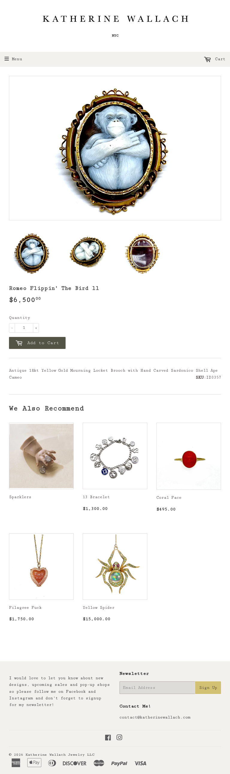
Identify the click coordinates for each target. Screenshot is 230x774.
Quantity (19, 317)
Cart (219, 59)
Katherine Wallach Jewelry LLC (60, 754)
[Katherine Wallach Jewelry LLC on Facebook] (108, 738)
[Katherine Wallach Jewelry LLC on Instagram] (119, 738)
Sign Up (208, 687)
